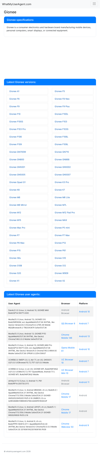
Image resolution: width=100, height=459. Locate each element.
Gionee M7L (61, 205)
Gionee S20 (15, 273)
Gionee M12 (15, 212)
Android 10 (84, 311)
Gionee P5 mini (62, 227)
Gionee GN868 (62, 159)
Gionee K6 (14, 189)
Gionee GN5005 (17, 174)
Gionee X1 (14, 280)
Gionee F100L (61, 114)
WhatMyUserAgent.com (16, 4)
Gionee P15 (15, 250)
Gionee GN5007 (63, 174)
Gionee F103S (61, 129)
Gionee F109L (61, 144)
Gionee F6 (14, 98)
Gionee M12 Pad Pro (65, 212)
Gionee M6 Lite (62, 197)
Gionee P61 (60, 250)
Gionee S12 (60, 265)
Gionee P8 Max (16, 243)
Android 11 (84, 382)
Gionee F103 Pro (17, 129)
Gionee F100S (16, 121)
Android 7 (84, 323)
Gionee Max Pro (17, 227)
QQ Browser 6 (68, 323)
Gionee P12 (60, 243)
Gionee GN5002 (63, 167)
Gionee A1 (14, 91)
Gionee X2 (60, 280)
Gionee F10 (14, 114)
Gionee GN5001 (17, 167)
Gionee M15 (15, 220)
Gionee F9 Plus (62, 106)
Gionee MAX (61, 220)
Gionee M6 (14, 197)
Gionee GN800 (16, 159)
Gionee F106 (15, 136)
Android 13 (84, 336)
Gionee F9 (14, 106)
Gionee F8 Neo (62, 98)
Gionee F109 (15, 144)
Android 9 (84, 425)
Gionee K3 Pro (62, 182)
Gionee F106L (61, 136)
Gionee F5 (60, 91)
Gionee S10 (60, 258)
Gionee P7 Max (62, 235)
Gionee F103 (61, 121)
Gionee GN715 (62, 152)
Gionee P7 (14, 235)
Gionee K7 (60, 189)
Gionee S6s (15, 258)
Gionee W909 (61, 273)
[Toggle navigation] (94, 3)
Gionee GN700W (17, 152)
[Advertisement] (50, 58)
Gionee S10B (15, 265)
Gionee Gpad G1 (17, 182)
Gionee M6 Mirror (18, 205)
